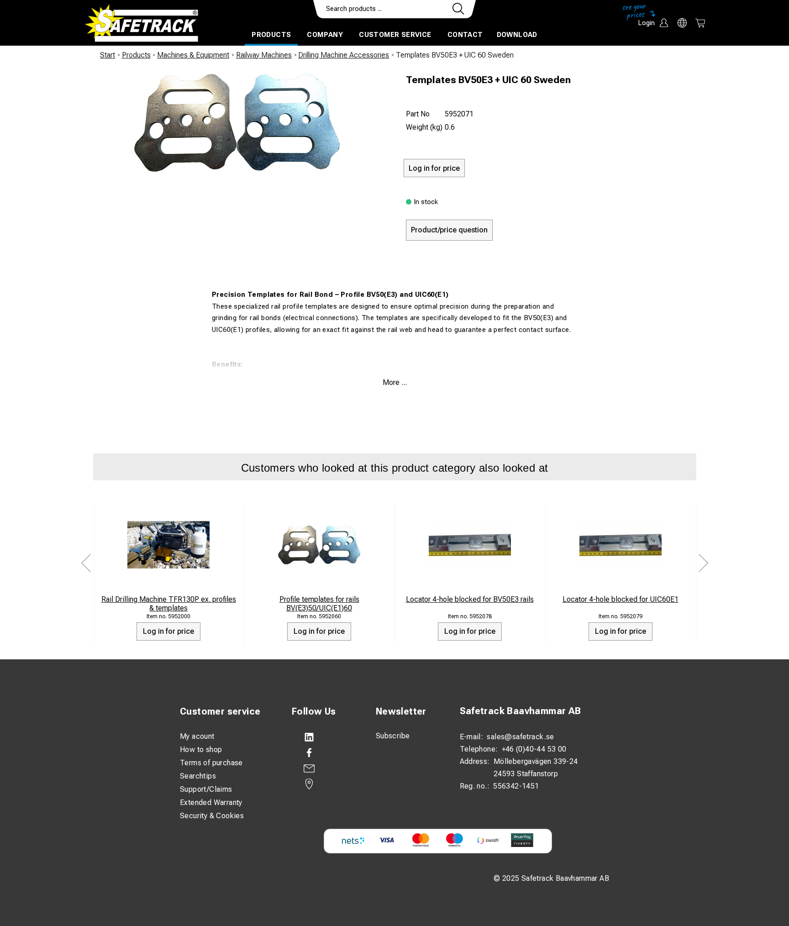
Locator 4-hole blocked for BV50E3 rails (470, 599)
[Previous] (86, 562)
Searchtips (198, 776)
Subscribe (393, 735)
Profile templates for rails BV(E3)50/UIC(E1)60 (319, 603)
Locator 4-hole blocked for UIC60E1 (621, 599)
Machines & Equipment (193, 55)
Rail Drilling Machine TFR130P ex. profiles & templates (168, 603)
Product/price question (449, 230)
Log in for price (168, 631)
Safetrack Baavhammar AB (520, 710)
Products (271, 35)
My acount (197, 736)
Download (517, 35)
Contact (465, 35)
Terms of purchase (211, 762)
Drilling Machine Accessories (343, 55)
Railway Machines (264, 55)
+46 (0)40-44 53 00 (534, 749)
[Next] (703, 562)
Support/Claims (206, 789)
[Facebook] (324, 753)
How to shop (201, 749)
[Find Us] (324, 784)
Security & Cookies (212, 815)
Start (107, 55)
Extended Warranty (211, 802)
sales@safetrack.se (520, 736)
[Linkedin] (324, 737)
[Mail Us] (324, 768)
